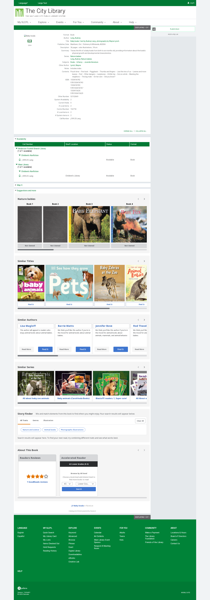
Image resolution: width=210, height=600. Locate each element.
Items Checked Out (51, 543)
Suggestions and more (26, 190)
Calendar (97, 532)
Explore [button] (42, 22)
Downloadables (75, 554)
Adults (122, 532)
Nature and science (31, 430)
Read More (26, 349)
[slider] (82, 249)
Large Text (42, 3)
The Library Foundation (150, 537)
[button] (140, 421)
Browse (72, 540)
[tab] (24, 420)
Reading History (50, 551)
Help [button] (132, 22)
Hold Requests (49, 547)
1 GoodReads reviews (37, 482)
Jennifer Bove (104, 325)
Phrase (72, 543)
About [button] (116, 22)
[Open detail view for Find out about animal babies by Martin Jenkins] (141, 283)
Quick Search (48, 532)
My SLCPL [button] (23, 22)
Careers (174, 540)
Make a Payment (152, 532)
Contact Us (175, 543)
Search (79, 489)
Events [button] (60, 22)
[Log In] (188, 3)
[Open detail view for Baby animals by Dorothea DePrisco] (31, 283)
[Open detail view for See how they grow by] (69, 283)
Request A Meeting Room (102, 547)
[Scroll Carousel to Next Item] (144, 199)
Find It (31, 304)
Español (21, 536)
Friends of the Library (154, 542)
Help (20, 571)
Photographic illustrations (72, 430)
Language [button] (22, 528)
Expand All (128, 131)
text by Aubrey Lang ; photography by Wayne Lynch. (94, 41)
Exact (71, 547)
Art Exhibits (99, 536)
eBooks (72, 558)
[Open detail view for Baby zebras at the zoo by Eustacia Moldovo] (109, 283)
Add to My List (173, 34)
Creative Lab (74, 562)
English (21, 532)
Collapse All (141, 131)
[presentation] (31, 283)
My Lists (47, 540)
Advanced (73, 536)
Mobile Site (185, 592)
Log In (192, 3)
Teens (122, 536)
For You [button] (77, 22)
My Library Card (49, 536)
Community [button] (97, 22)
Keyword (72, 532)
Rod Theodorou (143, 325)
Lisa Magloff (28, 325)
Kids (121, 540)
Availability (21, 139)
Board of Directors (178, 536)
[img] (30, 224)
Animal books (50, 430)
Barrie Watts (66, 325)
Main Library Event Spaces (102, 541)
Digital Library (74, 551)
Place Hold (174, 29)
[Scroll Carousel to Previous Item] (138, 199)
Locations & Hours (178, 532)
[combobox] (67, 483)
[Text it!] (20, 160)
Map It (19, 185)
